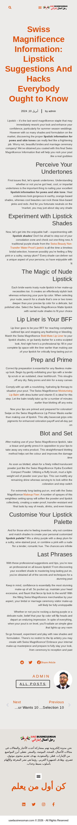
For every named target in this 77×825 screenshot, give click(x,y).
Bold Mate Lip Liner (52, 335)
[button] (39, 7)
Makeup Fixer (31, 494)
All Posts (33, 684)
